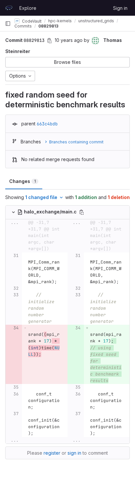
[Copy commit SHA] (49, 41)
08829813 (48, 26)
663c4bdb (47, 124)
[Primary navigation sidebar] (8, 23)
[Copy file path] (82, 212)
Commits (23, 26)
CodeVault (31, 20)
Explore (27, 8)
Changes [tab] (22, 181)
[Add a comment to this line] (6, 269)
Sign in (120, 8)
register (52, 453)
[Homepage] (9, 8)
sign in (74, 453)
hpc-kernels (60, 20)
